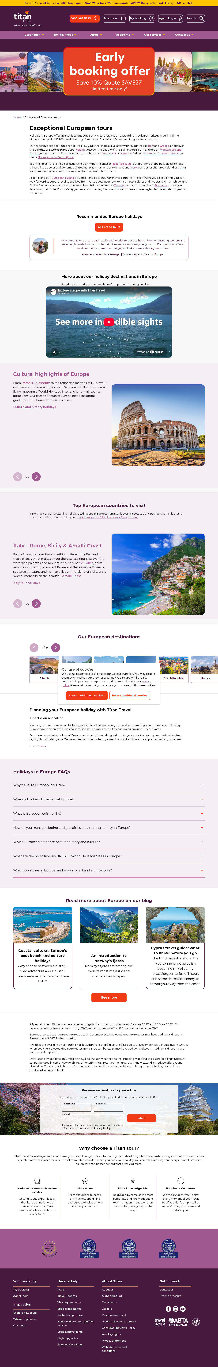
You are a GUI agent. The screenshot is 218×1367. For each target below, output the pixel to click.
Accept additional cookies (87, 695)
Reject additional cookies (129, 695)
